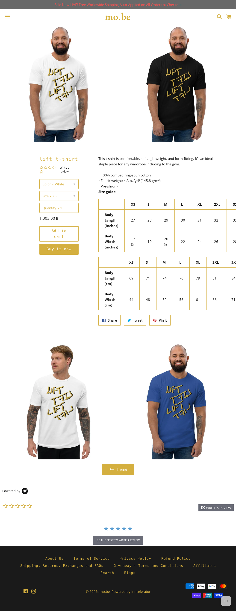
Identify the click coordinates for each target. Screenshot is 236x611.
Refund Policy (176, 558)
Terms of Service (91, 558)
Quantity (49, 208)
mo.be (105, 591)
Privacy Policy (135, 558)
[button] (216, 507)
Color (46, 184)
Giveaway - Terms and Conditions (148, 566)
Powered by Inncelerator (131, 591)
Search (107, 573)
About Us (54, 558)
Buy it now (59, 249)
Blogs (130, 573)
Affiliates (204, 566)
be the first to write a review (118, 540)
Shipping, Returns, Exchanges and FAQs (61, 566)
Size (45, 196)
